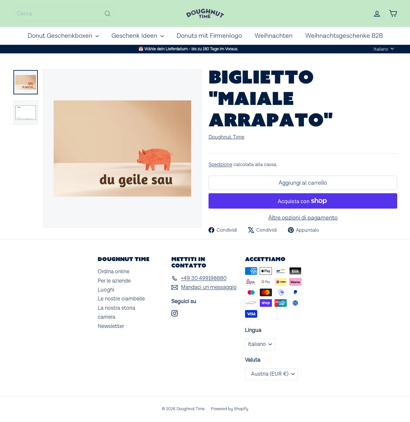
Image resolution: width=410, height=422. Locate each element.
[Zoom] (122, 148)
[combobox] (64, 13)
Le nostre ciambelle (121, 298)
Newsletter (111, 326)
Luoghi (106, 289)
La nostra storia (116, 308)
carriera (106, 317)
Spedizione (220, 164)
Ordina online (113, 271)
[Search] (107, 13)
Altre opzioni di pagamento (303, 217)
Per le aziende (114, 280)
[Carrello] (393, 13)
